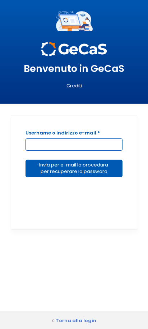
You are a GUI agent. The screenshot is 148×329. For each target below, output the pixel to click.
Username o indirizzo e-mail (63, 133)
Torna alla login (76, 320)
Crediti (74, 85)
